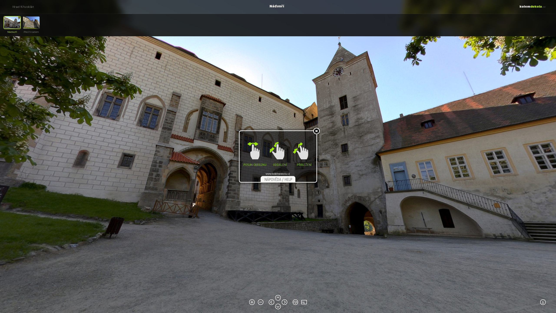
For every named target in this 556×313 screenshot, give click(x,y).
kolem (533, 7)
